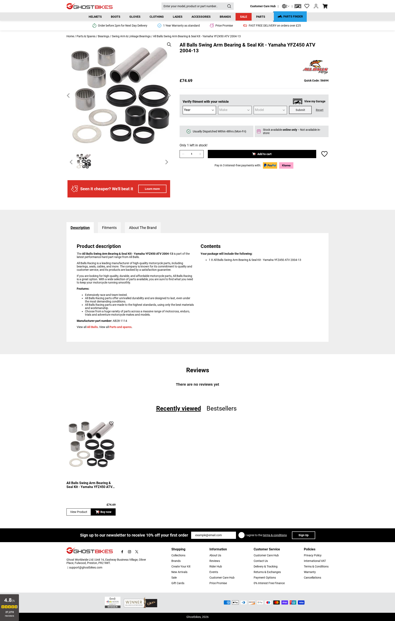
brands (225, 16)
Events (213, 572)
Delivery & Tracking (266, 566)
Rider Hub (215, 566)
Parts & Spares (86, 36)
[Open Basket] (325, 6)
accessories (201, 16)
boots (115, 16)
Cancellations (312, 577)
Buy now (105, 512)
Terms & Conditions (316, 566)
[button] (297, 6)
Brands (176, 561)
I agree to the (266, 535)
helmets (95, 16)
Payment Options (265, 577)
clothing (157, 16)
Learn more (152, 188)
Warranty (310, 572)
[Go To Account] (316, 6)
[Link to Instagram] (129, 551)
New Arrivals (179, 572)
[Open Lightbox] (168, 42)
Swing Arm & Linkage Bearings (131, 36)
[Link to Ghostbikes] (113, 6)
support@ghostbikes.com (85, 567)
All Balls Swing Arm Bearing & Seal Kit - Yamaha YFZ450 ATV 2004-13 (89, 485)
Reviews (214, 561)
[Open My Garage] (297, 6)
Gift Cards (177, 583)
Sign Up (304, 535)
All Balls (92, 327)
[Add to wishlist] (324, 154)
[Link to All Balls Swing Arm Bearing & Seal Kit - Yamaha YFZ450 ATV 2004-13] (91, 444)
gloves (135, 16)
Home (70, 36)
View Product (78, 512)
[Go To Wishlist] (306, 6)
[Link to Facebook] (122, 551)
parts (260, 16)
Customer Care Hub (263, 6)
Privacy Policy (313, 555)
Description (80, 227)
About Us (215, 555)
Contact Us (261, 561)
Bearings (103, 36)
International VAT (315, 561)
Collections (178, 555)
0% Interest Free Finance (269, 583)
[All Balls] (315, 67)
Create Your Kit (181, 566)
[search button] (229, 6)
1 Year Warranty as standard (181, 25)
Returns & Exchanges (267, 572)
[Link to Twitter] (136, 551)
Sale (243, 16)
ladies (177, 16)
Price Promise (218, 583)
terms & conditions (275, 535)
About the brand (143, 227)
